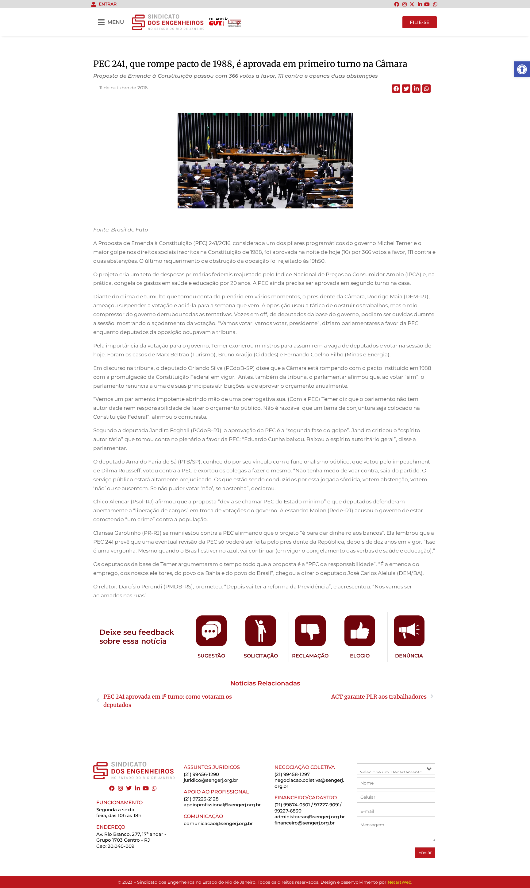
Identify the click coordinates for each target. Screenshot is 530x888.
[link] (522, 69)
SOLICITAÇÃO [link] (261, 656)
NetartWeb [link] (399, 882)
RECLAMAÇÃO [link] (310, 656)
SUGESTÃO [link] (211, 656)
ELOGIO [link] (360, 656)
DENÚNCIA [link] (409, 656)
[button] (396, 88)
